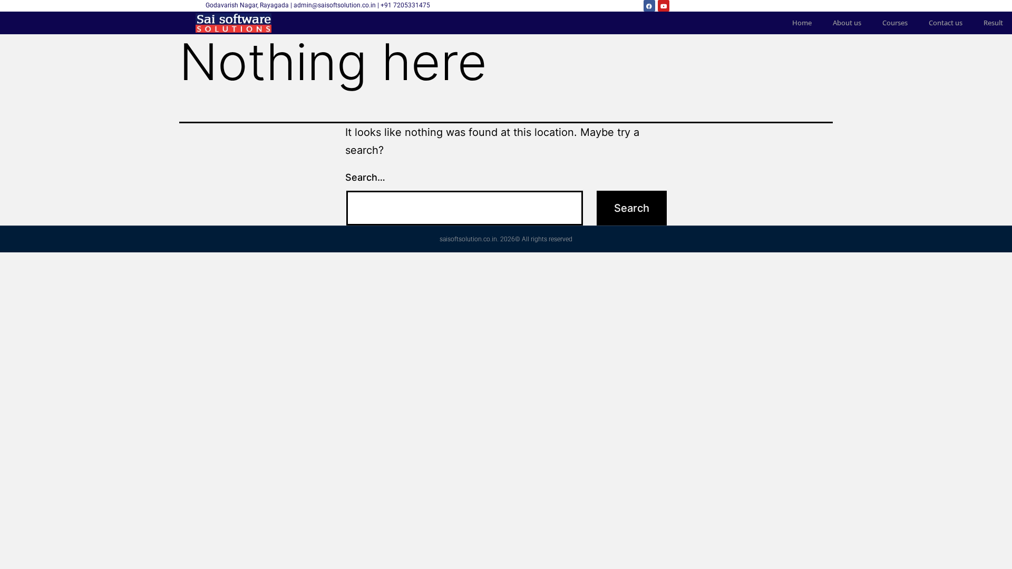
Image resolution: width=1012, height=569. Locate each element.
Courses (895, 22)
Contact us (945, 22)
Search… (365, 177)
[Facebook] (649, 6)
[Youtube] (663, 6)
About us (847, 22)
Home (802, 22)
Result (993, 22)
